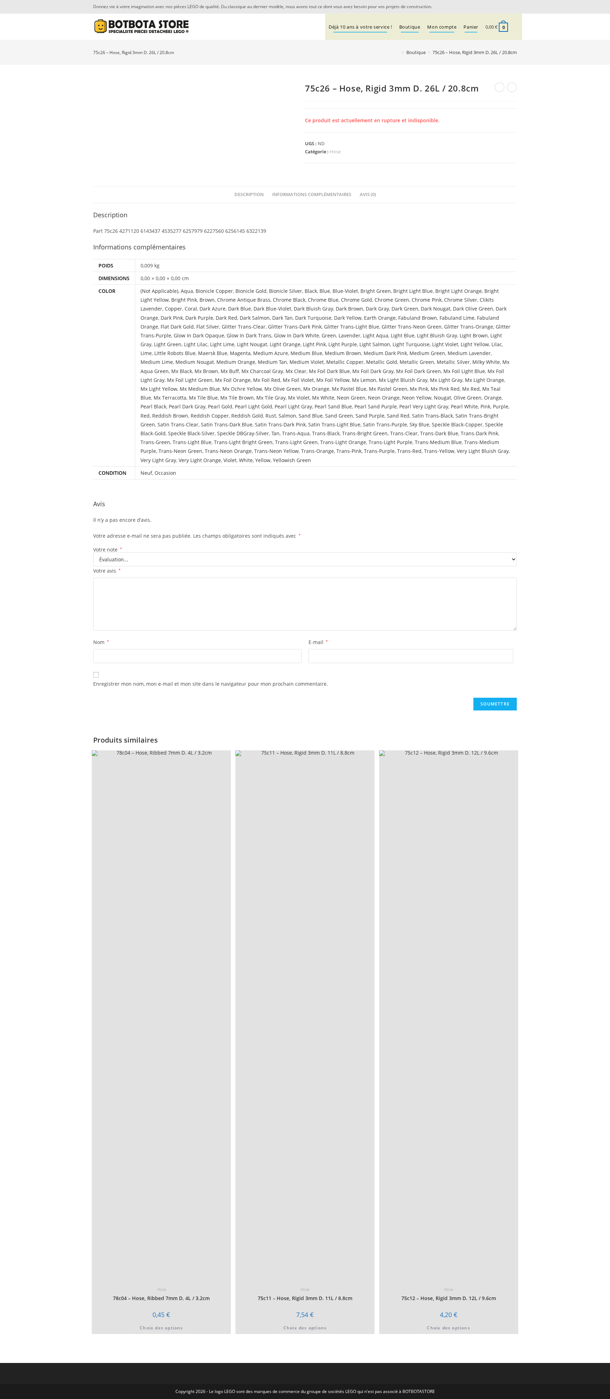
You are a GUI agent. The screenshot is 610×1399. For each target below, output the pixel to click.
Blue (324, 291)
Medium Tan (272, 362)
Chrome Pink (427, 299)
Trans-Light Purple (390, 442)
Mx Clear (296, 371)
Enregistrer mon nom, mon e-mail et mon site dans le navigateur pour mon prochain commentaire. (210, 683)
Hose (335, 151)
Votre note (107, 549)
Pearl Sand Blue (333, 406)
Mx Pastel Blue (349, 388)
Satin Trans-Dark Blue (226, 424)
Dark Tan (282, 317)
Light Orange (285, 344)
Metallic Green (417, 362)
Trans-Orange (317, 451)
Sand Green (339, 415)
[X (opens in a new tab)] (504, 6)
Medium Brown (343, 353)
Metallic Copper (345, 362)
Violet (230, 460)
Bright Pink (184, 299)
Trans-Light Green (296, 442)
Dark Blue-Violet (272, 308)
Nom (101, 642)
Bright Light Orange (458, 291)
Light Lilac (196, 344)
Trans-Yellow (439, 451)
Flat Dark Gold (177, 326)
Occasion (165, 473)
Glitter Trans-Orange (468, 326)
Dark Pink (172, 317)
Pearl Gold (220, 406)
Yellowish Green (292, 460)
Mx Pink (419, 388)
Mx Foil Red (266, 380)
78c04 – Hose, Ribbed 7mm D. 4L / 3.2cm (161, 1298)
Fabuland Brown (417, 317)
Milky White (486, 362)
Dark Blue (239, 308)
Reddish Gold (247, 415)
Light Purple (342, 344)
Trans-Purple (379, 451)
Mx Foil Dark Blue (329, 371)
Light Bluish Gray (437, 335)
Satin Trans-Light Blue (334, 424)
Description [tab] (249, 194)
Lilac (496, 344)
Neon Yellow (416, 397)
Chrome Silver (460, 299)
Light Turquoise (411, 344)
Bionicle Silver (285, 291)
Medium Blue (306, 353)
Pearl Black (153, 406)
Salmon (287, 415)
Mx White (323, 397)
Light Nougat (252, 344)
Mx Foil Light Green (190, 380)
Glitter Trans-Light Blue (351, 326)
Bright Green (375, 291)
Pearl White (464, 406)
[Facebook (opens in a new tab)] (513, 6)
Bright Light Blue (413, 291)
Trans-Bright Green (365, 433)
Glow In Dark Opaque (199, 335)
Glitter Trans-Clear (243, 326)
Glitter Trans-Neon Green (412, 326)
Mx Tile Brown (237, 397)
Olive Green (468, 397)
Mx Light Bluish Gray (403, 380)
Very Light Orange (200, 460)
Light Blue (402, 335)
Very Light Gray (158, 460)
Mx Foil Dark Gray (373, 371)
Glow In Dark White (296, 335)
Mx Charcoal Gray (262, 371)
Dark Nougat (435, 308)
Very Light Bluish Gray (483, 451)
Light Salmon (374, 344)
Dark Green (404, 308)
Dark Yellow (347, 317)
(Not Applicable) (159, 291)
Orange (493, 397)
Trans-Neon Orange (228, 451)
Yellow (262, 460)
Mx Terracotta (170, 397)
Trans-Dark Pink (479, 433)
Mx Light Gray (446, 380)
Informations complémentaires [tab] (311, 194)
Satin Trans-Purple (385, 424)
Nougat (442, 397)
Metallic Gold (381, 362)
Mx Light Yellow (158, 388)
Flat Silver (207, 326)
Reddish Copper (210, 415)
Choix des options (161, 1328)
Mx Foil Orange (233, 380)
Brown (207, 299)
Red (145, 415)
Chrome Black (289, 299)
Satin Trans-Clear (177, 424)
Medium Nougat (194, 362)
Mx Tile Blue (203, 397)
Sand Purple (369, 415)
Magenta (240, 353)
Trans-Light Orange (343, 442)
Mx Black (181, 371)
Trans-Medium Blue (438, 442)
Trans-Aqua (296, 433)
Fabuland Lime (456, 317)
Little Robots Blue (175, 353)
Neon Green (351, 397)
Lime (146, 353)
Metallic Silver (453, 362)
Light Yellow (475, 344)
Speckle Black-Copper (457, 424)
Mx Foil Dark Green (418, 371)
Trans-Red (409, 451)
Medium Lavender (469, 353)
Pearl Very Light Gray (423, 406)
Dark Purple (199, 317)
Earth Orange (380, 317)
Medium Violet (306, 362)
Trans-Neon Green (180, 451)
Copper (173, 308)
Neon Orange (384, 397)
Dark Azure (212, 308)
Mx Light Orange (484, 380)
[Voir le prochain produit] (512, 87)
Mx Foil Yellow (332, 380)
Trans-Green (155, 442)
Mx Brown (206, 371)
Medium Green (427, 353)
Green (329, 335)
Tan (275, 433)
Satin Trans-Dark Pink (280, 424)
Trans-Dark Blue (439, 433)
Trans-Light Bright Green (243, 442)
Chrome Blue (323, 299)
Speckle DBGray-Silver (243, 433)
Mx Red (471, 388)
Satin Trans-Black (432, 415)
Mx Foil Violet (298, 380)
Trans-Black (326, 433)
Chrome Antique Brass (243, 299)
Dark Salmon (255, 317)
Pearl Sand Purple (375, 406)
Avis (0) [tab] (368, 194)
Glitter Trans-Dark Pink (295, 326)
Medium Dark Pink (385, 353)
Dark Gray (377, 308)
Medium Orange (235, 362)
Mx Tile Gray (271, 397)
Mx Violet (299, 397)
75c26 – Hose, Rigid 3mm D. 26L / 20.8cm (474, 52)
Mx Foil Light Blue (464, 371)
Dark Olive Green (473, 308)
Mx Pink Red (445, 388)
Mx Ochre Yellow (242, 388)
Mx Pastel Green (388, 388)
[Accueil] (398, 52)
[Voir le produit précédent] (499, 87)
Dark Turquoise (313, 317)
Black (311, 291)
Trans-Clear (404, 433)
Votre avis (107, 570)
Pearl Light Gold (253, 406)
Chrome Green (392, 299)
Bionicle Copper (214, 291)
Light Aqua (375, 335)
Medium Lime (156, 362)
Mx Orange (316, 388)
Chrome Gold (356, 299)
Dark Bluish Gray (313, 308)
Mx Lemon (364, 380)
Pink (485, 406)
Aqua (187, 291)
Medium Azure (270, 353)
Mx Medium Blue (200, 388)
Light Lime (222, 344)
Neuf (146, 473)
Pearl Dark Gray (187, 406)
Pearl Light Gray (293, 406)
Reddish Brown (170, 415)
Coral (191, 308)
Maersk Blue (212, 353)
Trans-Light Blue (192, 442)
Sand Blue (311, 415)
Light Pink (314, 344)
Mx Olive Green (282, 388)
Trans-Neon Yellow (276, 451)
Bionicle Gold (251, 291)
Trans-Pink (348, 451)
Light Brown (474, 335)
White (246, 460)
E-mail (318, 642)
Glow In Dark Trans (249, 335)
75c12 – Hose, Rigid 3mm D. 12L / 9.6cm (448, 1298)
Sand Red (398, 415)
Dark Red (226, 317)
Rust (270, 415)
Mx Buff (230, 371)
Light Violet (445, 344)
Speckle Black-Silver (191, 433)
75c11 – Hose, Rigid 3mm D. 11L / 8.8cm (305, 1298)
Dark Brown (349, 308)
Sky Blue (419, 424)
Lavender (349, 335)
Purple (500, 406)
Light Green (167, 344)
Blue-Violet (345, 291)
